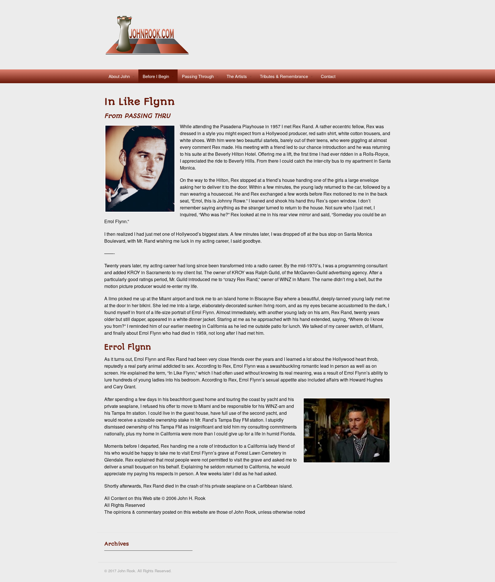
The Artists (237, 76)
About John (119, 76)
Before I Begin (156, 76)
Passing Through (198, 76)
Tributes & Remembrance (284, 76)
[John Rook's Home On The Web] (148, 54)
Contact (328, 76)
